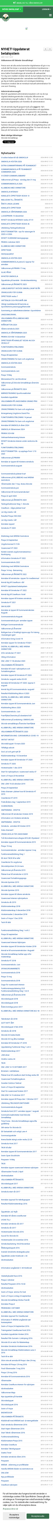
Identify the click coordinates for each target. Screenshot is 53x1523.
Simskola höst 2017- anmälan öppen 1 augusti (20, 1111)
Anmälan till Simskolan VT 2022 (14, 590)
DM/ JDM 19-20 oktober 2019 (13, 784)
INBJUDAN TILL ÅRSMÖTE (12, 200)
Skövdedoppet (7, 1400)
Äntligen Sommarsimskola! (12, 625)
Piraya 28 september (9, 355)
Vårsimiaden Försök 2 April (12, 1172)
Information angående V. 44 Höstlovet (16, 1268)
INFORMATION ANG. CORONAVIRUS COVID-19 (19, 736)
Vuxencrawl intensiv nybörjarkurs (14, 898)
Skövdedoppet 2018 (9, 999)
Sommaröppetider (8, 1135)
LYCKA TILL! (6, 1220)
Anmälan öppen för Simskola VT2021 (16, 643)
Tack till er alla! (7, 1356)
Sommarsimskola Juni (10, 371)
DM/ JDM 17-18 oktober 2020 (13, 661)
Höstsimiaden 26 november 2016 (14, 1240)
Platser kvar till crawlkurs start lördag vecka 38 (20, 1075)
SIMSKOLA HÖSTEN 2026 (11, 161)
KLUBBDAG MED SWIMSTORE (13, 188)
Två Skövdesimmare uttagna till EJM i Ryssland (20, 838)
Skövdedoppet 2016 (9, 1405)
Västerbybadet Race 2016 (11, 1276)
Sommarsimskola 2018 (10, 973)
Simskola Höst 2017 (9, 1143)
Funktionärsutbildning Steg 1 (13, 854)
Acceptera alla (37, 1516)
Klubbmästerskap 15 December (14, 756)
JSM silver (5, 1055)
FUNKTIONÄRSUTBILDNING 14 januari (16, 417)
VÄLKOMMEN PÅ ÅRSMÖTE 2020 (14, 732)
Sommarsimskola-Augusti (11, 617)
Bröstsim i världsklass (10, 1071)
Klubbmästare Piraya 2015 (11, 1441)
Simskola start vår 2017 (10, 1192)
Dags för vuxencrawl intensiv (12, 985)
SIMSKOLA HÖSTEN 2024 (11, 363)
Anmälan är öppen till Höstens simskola (17, 462)
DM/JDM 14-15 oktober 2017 (13, 1095)
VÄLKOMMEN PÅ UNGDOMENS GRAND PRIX (19, 401)
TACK (3, 1063)
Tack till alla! (6, 922)
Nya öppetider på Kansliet (11, 1396)
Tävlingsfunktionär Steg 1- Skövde (15, 504)
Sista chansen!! (7, 830)
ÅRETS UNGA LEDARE (10, 204)
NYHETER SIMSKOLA (9, 276)
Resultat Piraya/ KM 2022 (11, 516)
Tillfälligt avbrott (7, 748)
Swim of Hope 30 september (13, 1087)
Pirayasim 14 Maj (8, 1160)
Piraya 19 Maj (6, 375)
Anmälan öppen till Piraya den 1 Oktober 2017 (19, 1099)
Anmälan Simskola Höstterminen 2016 (16, 1346)
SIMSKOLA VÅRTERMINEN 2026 (14, 212)
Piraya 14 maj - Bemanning (11, 570)
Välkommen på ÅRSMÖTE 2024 (14, 389)
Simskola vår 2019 (8, 902)
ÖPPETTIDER (6, 250)
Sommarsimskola (8, 367)
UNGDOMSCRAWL (8, 314)
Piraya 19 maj (6, 846)
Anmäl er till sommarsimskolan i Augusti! (17, 950)
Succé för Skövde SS (9, 1236)
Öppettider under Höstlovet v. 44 (14, 1256)
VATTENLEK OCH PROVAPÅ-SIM (14, 300)
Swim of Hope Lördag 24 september (16, 1296)
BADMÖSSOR (6, 1413)
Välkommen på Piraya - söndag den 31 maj (18, 180)
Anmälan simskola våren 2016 (13, 1457)
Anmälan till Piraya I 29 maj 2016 (14, 1364)
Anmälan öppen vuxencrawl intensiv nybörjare (19, 1168)
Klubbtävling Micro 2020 (11, 707)
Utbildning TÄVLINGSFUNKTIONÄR (15, 1103)
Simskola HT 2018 (8, 961)
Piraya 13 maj (6, 977)
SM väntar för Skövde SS (11, 1127)
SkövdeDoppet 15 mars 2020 (13, 744)
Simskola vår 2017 (8, 1228)
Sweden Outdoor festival (11, 1083)
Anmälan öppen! (8, 524)
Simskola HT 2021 (8, 602)
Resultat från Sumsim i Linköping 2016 (16, 1338)
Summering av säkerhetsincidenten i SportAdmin (21, 310)
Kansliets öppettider (9, 397)
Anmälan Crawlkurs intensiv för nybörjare (17, 1384)
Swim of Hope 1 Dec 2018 (11, 918)
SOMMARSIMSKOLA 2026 (11, 184)
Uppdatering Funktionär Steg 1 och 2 (16, 1047)
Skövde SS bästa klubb (10, 1035)
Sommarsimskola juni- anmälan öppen (17, 621)
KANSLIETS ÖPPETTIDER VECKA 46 (15, 224)
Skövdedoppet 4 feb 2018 (11, 1027)
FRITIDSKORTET (7, 254)
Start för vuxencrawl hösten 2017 (14, 1091)
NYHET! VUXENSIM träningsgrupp (14, 238)
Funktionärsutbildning (10, 1437)
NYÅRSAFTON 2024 (9, 325)
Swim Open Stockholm (10, 1155)
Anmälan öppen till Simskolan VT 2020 (16, 760)
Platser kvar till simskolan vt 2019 (14, 874)
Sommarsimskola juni (10, 488)
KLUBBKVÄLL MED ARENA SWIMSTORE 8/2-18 (20, 1011)
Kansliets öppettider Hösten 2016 (14, 1334)
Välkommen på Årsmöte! (11, 629)
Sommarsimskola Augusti (11, 1107)
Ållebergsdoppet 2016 (10, 1248)
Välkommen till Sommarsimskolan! (15, 492)
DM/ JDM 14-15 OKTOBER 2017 (14, 1067)
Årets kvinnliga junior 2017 (11, 1007)
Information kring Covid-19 (12, 639)
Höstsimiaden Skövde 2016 (12, 1232)
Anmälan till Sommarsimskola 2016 (15, 1376)
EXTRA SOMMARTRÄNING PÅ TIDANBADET (18, 165)
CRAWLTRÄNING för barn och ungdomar (17, 359)
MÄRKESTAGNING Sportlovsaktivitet (16, 393)
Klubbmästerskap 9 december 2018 (15, 910)
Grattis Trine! (6, 1453)
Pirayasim (5, 1461)
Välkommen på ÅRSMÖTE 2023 (14, 500)
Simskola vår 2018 (8, 1031)
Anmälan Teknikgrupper (10, 1449)
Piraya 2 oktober (7, 1280)
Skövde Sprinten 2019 (10, 882)
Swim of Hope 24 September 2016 (15, 1326)
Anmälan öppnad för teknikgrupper (15, 1200)
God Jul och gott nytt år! (11, 752)
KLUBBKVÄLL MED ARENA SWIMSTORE (17, 728)
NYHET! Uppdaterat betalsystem (14, 586)
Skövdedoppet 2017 (9, 1184)
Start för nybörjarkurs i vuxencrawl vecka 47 (18, 772)
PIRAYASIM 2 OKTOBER (10, 1308)
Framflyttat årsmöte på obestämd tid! (16, 716)
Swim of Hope (7, 1409)
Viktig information (8, 657)
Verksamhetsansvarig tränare (13, 437)
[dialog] (26, 1505)
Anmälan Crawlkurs (9, 1445)
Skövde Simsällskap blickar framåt (15, 1300)
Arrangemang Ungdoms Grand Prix (15, 413)
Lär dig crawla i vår (8, 512)
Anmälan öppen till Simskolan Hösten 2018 (18, 946)
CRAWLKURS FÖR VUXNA (11, 292)
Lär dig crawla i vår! (9, 520)
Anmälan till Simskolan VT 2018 (14, 1043)
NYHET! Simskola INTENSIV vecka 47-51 (17, 220)
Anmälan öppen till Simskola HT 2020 (16, 675)
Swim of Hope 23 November (12, 776)
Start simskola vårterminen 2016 (14, 1425)
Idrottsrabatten (7, 1176)
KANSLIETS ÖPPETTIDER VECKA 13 (15, 196)
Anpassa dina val (10, 1509)
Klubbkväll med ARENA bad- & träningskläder (19, 1421)
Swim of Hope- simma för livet (13, 1292)
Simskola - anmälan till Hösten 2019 (15, 826)
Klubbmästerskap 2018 (10, 906)
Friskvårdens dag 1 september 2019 (15, 802)
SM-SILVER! (5, 606)
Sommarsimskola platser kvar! (13, 474)
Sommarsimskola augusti (11, 466)
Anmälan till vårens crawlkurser (13, 1216)
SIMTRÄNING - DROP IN (10, 810)
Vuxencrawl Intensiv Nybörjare (13, 942)
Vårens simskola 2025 (10, 329)
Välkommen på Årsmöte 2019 (13, 870)
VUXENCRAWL (7, 806)
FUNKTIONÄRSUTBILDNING (12, 347)
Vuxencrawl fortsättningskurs (13, 1079)
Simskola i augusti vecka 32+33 (14, 679)
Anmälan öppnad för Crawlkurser (14, 1316)
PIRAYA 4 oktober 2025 (10, 242)
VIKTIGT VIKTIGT (7, 740)
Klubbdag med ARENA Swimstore (15, 536)
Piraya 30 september (9, 934)
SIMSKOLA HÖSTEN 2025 (11, 258)
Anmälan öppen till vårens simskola (15, 894)
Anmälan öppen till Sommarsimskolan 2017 (19, 1151)
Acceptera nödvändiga (14, 1516)
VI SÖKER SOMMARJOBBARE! (13, 176)
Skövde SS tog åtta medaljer (12, 1039)
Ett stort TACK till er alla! (10, 858)
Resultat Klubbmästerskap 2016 (14, 1204)
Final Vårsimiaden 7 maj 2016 (13, 1368)
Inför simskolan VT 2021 (11, 653)
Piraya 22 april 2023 (9, 496)
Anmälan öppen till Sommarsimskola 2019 (18, 842)
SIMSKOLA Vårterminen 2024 (13, 429)
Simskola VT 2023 (8, 528)
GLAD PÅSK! (6, 272)
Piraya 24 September (9, 540)
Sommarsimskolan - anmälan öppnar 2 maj (18, 850)
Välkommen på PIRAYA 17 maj (13, 268)
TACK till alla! (6, 1147)
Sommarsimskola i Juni (10, 711)
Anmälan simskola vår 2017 (12, 1224)
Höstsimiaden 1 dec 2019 (11, 768)
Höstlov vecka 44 (8, 1059)
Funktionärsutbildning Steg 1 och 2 (15, 930)
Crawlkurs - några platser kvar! (13, 508)
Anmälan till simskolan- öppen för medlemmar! (20, 578)
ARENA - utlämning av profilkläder (15, 1465)
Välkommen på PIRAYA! (10, 458)
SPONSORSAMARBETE (10, 969)
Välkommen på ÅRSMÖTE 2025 (14, 284)
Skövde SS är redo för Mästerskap (15, 1342)
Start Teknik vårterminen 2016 (13, 1433)
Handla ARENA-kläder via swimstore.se (17, 1469)
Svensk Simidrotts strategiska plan (15, 1252)
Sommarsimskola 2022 (10, 562)
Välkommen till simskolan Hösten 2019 (17, 814)
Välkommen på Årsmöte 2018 (13, 995)
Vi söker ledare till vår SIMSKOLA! (14, 157)
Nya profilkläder (7, 1477)
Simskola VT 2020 (8, 764)
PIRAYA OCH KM (7, 433)
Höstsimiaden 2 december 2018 (14, 914)
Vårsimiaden (6, 1380)
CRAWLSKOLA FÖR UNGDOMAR (14, 834)
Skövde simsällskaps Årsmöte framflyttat (18, 724)
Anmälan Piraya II (8, 1304)
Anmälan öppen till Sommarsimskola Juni (18, 703)
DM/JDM (4, 1473)
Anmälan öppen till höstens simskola (16, 598)
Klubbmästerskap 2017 (10, 1051)
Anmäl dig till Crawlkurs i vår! (12, 582)
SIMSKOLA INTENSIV (9, 192)
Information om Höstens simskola (15, 818)
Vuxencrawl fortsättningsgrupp (13, 878)
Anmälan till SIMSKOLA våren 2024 (15, 425)
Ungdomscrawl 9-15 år (10, 544)
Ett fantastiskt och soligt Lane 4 (14, 1131)
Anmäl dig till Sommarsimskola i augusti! (17, 689)
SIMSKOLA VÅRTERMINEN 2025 (14, 333)
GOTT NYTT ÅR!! (7, 1023)
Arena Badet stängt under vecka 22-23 (16, 1139)
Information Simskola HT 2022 (13, 558)
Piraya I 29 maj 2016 (9, 1372)
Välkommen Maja (8, 1392)
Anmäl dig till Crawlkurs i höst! (13, 594)
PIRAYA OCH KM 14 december (13, 337)
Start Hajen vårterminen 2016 (12, 1429)
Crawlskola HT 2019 (9, 798)
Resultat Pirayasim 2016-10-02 (13, 1284)
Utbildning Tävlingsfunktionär (13, 228)
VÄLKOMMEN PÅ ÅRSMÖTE (12, 665)
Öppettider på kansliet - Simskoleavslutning (19, 280)
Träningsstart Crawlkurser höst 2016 (15, 1330)
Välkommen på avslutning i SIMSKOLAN (17, 720)
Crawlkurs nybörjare (9, 1485)
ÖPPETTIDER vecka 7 (9, 296)
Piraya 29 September (9, 788)
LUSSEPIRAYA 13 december (12, 216)
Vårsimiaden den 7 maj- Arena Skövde (16, 484)
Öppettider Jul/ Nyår (9, 1212)
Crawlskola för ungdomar (11, 862)
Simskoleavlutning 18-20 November (15, 1244)
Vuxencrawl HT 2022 (9, 548)
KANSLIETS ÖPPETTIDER (11, 208)
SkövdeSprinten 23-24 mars (12, 866)
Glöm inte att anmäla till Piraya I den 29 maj (18, 1360)
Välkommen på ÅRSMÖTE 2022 (14, 574)
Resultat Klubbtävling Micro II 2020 (15, 693)
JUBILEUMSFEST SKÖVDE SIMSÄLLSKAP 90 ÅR (20, 288)
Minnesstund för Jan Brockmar (13, 379)
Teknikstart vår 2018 (9, 1019)
